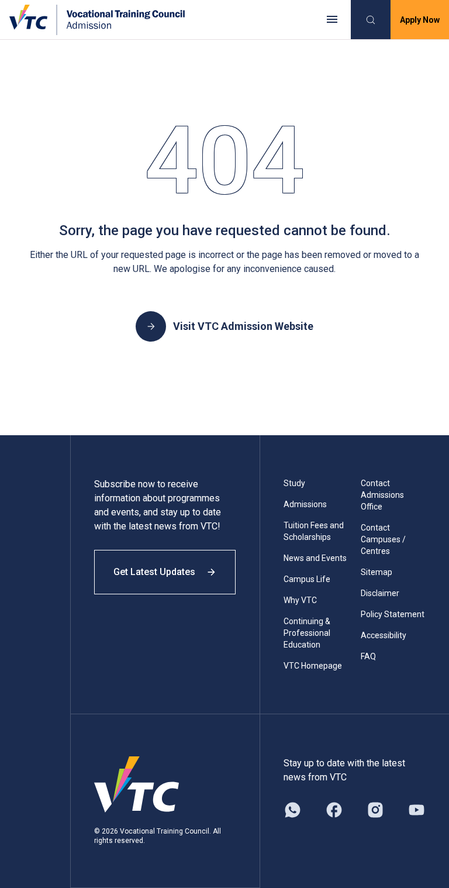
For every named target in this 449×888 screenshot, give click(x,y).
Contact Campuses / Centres (383, 539)
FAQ (368, 656)
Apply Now (420, 20)
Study (294, 483)
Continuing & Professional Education (307, 633)
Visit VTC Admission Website (243, 326)
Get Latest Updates (154, 571)
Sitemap (376, 572)
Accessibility (383, 635)
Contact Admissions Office (382, 495)
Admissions (305, 504)
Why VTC (300, 600)
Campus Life (307, 579)
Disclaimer (380, 593)
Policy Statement (392, 614)
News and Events (315, 558)
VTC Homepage (313, 665)
